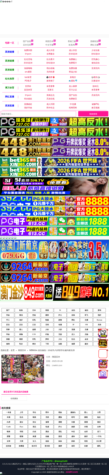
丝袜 (73, 315)
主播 (86, 320)
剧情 (60, 320)
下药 (47, 344)
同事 (8, 329)
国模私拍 (94, 41)
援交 (86, 344)
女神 (99, 427)
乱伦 (73, 339)
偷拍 (86, 310)
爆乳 (99, 446)
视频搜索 (93, 113)
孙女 (34, 422)
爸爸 (86, 441)
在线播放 (14, 398)
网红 (73, 320)
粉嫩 (47, 436)
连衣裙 (8, 446)
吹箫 (86, 446)
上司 (21, 412)
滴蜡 (60, 422)
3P (73, 325)
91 (60, 310)
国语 (60, 436)
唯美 (34, 417)
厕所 (86, 436)
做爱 (73, 344)
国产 (8, 310)
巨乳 (34, 320)
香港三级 (72, 41)
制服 (47, 320)
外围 (86, 427)
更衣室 (47, 446)
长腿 (73, 422)
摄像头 (73, 412)
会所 (86, 432)
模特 (47, 315)
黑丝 (47, 432)
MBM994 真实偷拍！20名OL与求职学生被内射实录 (52, 350)
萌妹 (60, 412)
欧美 (21, 310)
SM (86, 325)
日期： (49, 361)
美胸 (21, 334)
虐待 (73, 436)
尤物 (86, 334)
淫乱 (60, 432)
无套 (60, 334)
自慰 (60, 344)
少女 (60, 339)
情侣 (21, 315)
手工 (8, 320)
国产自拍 (27, 41)
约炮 (47, 334)
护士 (60, 315)
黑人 (86, 412)
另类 (99, 325)
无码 (47, 325)
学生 (34, 412)
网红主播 (94, 44)
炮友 (99, 417)
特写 (73, 417)
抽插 (73, 427)
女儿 (34, 441)
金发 (86, 339)
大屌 (21, 441)
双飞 (86, 315)
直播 (73, 329)
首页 (13, 350)
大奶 (60, 329)
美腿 (8, 339)
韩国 (47, 310)
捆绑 (60, 446)
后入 (73, 334)
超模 (34, 329)
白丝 (34, 432)
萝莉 (99, 310)
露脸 (60, 417)
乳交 (21, 344)
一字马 (98, 436)
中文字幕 (49, 44)
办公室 (98, 441)
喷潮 (21, 436)
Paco (21, 427)
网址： (49, 365)
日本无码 (27, 44)
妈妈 (73, 441)
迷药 (73, 446)
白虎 (8, 422)
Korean (99, 320)
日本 (34, 310)
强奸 (99, 315)
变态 (34, 427)
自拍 (73, 310)
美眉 (34, 436)
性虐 (47, 427)
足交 (21, 325)
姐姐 (47, 441)
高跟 (21, 339)
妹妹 (60, 441)
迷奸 (21, 320)
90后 (73, 432)
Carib (8, 427)
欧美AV (72, 44)
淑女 (21, 422)
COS (34, 334)
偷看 (47, 422)
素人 (21, 329)
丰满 (8, 417)
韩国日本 (49, 41)
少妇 (47, 329)
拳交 (34, 344)
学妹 (8, 315)
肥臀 (8, 436)
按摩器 (21, 446)
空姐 (34, 315)
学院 (21, 432)
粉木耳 (34, 446)
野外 (47, 412)
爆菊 (86, 417)
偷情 (8, 344)
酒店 (99, 422)
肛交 (8, 325)
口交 (34, 325)
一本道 (8, 412)
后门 (99, 432)
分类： (49, 356)
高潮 (86, 422)
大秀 (99, 412)
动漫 (60, 325)
